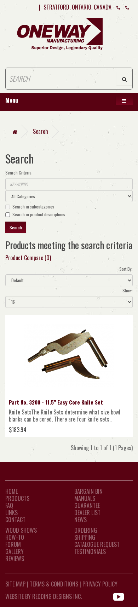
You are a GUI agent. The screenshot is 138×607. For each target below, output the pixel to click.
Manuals (84, 498)
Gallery (14, 551)
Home (11, 491)
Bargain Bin (88, 491)
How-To (14, 537)
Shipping (84, 537)
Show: (127, 290)
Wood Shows (21, 530)
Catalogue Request (97, 544)
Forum (13, 544)
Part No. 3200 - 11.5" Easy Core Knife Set (56, 402)
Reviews (14, 558)
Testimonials (90, 551)
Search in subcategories (33, 207)
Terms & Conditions (54, 584)
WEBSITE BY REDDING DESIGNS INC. (43, 596)
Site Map (15, 584)
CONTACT (15, 519)
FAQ (9, 505)
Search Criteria (18, 173)
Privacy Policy (99, 584)
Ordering (85, 530)
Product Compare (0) (28, 257)
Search (40, 131)
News (80, 519)
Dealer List (87, 512)
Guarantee (87, 505)
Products (17, 498)
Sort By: (126, 269)
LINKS (11, 512)
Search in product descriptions (38, 214)
